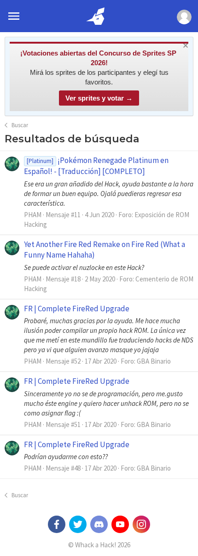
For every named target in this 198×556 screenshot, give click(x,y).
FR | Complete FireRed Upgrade (76, 308)
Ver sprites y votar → (99, 98)
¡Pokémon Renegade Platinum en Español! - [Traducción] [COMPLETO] (96, 165)
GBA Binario (154, 361)
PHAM (32, 214)
